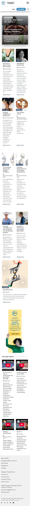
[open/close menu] (28, 3)
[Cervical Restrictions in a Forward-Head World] (22, 159)
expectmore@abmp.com (8, 489)
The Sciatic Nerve (20, 113)
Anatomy (19, 110)
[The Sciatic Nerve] (22, 104)
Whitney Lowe (21, 233)
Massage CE (4, 465)
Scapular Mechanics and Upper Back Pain (20, 229)
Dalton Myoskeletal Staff (8, 176)
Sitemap (3, 468)
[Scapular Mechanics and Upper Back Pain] (22, 218)
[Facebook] (2, 503)
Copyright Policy (6, 479)
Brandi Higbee (7, 68)
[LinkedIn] (11, 503)
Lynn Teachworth (8, 117)
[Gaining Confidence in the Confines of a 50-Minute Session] (8, 218)
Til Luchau (6, 292)
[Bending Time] (15, 274)
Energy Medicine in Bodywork (7, 114)
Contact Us (4, 474)
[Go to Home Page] (11, 2)
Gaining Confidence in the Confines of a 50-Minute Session (8, 229)
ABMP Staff (7, 380)
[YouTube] (14, 503)
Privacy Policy (5, 477)
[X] (5, 503)
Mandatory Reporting (20, 64)
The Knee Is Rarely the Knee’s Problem (7, 170)
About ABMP (5, 458)
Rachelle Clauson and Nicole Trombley (22, 118)
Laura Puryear (21, 67)
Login (13, 9)
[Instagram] (8, 503)
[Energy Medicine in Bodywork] (8, 104)
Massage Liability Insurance (9, 460)
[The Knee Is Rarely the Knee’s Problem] (8, 159)
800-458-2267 (5, 492)
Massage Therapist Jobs (8, 472)
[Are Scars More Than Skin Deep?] (8, 55)
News (18, 61)
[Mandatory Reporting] (22, 55)
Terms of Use (5, 481)
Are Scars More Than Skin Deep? (7, 65)
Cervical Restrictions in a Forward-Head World (21, 170)
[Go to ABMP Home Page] (3, 3)
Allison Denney (8, 234)
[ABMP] (15, 331)
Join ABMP (21, 9)
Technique (5, 61)
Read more (6, 94)
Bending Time (8, 290)
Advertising (4, 463)
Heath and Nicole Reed (7, 437)
